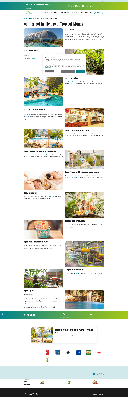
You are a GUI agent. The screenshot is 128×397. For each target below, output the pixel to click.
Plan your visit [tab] (74, 12)
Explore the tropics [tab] (64, 12)
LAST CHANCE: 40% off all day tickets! (38, 4)
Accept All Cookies (80, 71)
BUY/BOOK (97, 12)
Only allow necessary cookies (68, 71)
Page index (66, 372)
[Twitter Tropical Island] (103, 374)
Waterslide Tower (33, 247)
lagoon (33, 58)
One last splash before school (32, 7)
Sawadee (78, 273)
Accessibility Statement (70, 376)
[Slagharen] (95, 382)
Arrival (80, 1)
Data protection (26, 394)
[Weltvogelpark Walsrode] (69, 382)
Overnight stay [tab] (54, 12)
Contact (84, 1)
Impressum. (49, 67)
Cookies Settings (37, 394)
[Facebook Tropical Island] (93, 374)
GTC (30, 394)
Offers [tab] (45, 12)
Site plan (39, 372)
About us (26, 372)
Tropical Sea (71, 81)
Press (52, 372)
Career (91, 1)
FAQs (95, 1)
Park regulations (41, 376)
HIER (46, 67)
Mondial (28, 116)
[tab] (98, 12)
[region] (64, 64)
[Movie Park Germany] (42, 382)
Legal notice (33, 394)
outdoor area (47, 154)
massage (76, 177)
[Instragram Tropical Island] (95, 374)
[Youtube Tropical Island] (100, 374)
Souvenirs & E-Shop (74, 1)
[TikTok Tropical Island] (98, 374)
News (88, 1)
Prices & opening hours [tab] (86, 12)
